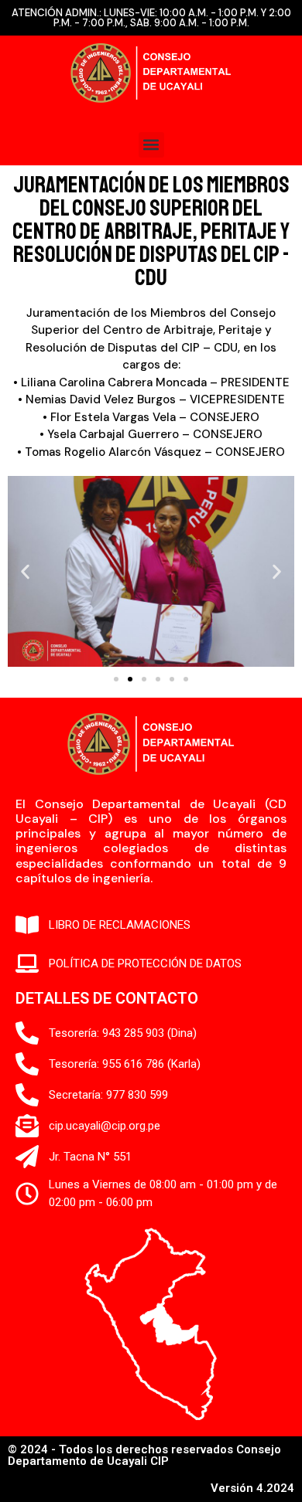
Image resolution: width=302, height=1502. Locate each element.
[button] (151, 145)
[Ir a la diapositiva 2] (130, 679)
